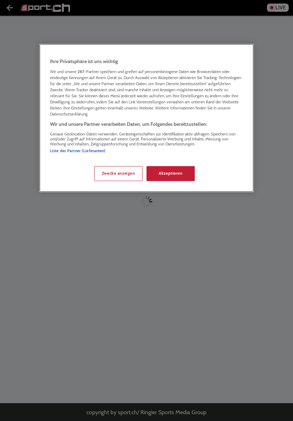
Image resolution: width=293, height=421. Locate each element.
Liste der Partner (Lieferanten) (78, 150)
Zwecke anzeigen (118, 173)
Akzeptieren (170, 173)
